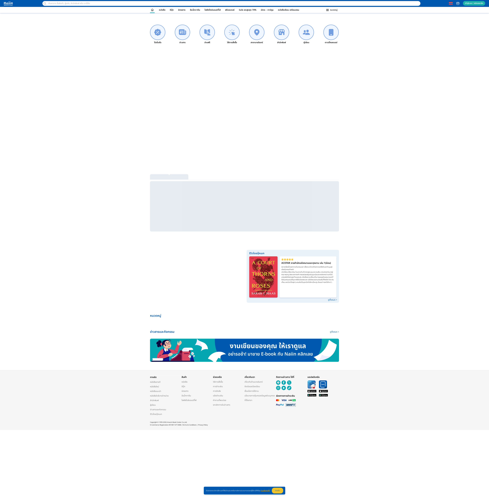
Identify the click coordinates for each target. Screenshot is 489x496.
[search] (45, 3)
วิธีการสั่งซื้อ (218, 381)
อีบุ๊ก (172, 10)
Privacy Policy (203, 425)
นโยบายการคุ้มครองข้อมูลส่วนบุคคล (259, 395)
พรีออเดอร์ (230, 10)
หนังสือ (162, 10)
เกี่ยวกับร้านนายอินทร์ (253, 381)
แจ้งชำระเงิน (218, 395)
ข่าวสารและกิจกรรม (158, 409)
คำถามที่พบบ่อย (219, 400)
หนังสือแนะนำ (155, 391)
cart (457, 3)
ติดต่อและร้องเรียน (252, 386)
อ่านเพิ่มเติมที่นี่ (265, 490)
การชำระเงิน (218, 386)
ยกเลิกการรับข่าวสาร (221, 404)
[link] (157, 34)
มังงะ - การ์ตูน (267, 10)
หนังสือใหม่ (154, 386)
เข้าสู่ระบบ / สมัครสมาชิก (474, 3)
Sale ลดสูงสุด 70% (248, 10)
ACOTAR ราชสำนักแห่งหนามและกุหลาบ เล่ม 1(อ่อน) (306, 263)
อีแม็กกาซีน (195, 10)
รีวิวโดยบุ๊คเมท (156, 414)
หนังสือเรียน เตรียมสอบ (288, 10)
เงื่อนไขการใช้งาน (251, 391)
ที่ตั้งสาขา (248, 400)
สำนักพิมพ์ (154, 400)
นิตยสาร (182, 10)
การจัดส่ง (217, 391)
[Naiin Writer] (244, 350)
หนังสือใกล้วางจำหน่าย (159, 395)
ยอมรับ (277, 490)
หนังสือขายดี (155, 382)
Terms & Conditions (189, 425)
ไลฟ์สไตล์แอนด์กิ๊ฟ (213, 10)
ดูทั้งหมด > (332, 299)
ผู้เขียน (153, 405)
